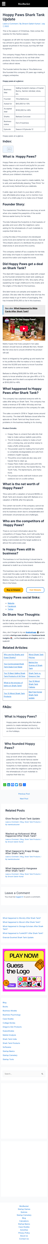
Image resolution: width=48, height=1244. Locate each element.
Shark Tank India (10, 1039)
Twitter (10, 609)
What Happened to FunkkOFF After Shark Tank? (23, 933)
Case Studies (8, 1019)
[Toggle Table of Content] (8, 149)
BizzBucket (24, 1206)
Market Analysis (9, 1035)
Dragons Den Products (12, 1027)
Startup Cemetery (10, 1055)
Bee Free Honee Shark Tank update (35, 695)
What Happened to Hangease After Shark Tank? (21, 869)
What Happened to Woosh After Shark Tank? (21, 922)
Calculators (24, 1221)
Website (11, 603)
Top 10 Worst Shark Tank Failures (34, 684)
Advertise (24, 1230)
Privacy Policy (24, 1233)
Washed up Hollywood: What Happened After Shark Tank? (20, 834)
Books (5, 1007)
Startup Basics (9, 1051)
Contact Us (24, 1239)
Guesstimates (8, 1031)
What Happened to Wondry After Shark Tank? (22, 918)
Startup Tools (8, 1059)
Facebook (12, 606)
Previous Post (24, 794)
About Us (24, 1236)
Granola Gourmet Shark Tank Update (18, 937)
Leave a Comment (10, 24)
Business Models (10, 1011)
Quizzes (24, 1212)
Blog (22, 822)
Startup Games (24, 1209)
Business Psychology (12, 1015)
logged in (20, 897)
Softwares (7, 1047)
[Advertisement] (24, 1111)
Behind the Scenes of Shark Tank (35, 665)
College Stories (9, 1023)
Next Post (24, 799)
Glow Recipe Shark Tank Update (22, 818)
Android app (31, 632)
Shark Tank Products (32, 822)
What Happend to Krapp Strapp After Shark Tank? (22, 852)
